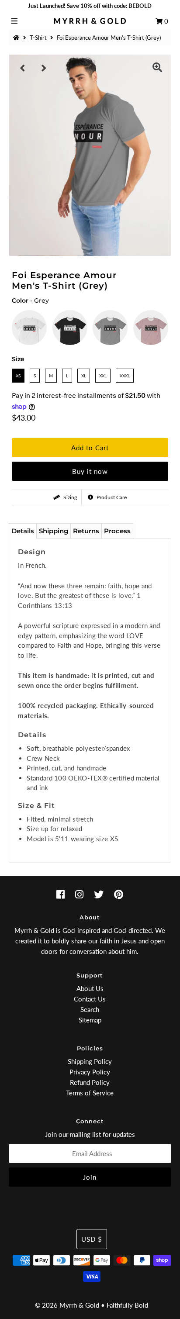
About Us (90, 988)
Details (22, 531)
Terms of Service (90, 1093)
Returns (86, 531)
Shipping (53, 531)
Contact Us (90, 999)
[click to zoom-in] (157, 68)
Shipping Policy (90, 1061)
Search (89, 1009)
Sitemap (90, 1020)
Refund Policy (90, 1082)
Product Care (111, 497)
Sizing (69, 497)
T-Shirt (38, 37)
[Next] (44, 68)
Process (117, 531)
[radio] (29, 327)
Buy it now (90, 471)
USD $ (91, 1239)
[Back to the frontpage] (17, 37)
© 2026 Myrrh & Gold (67, 1305)
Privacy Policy (89, 1072)
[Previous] (22, 68)
